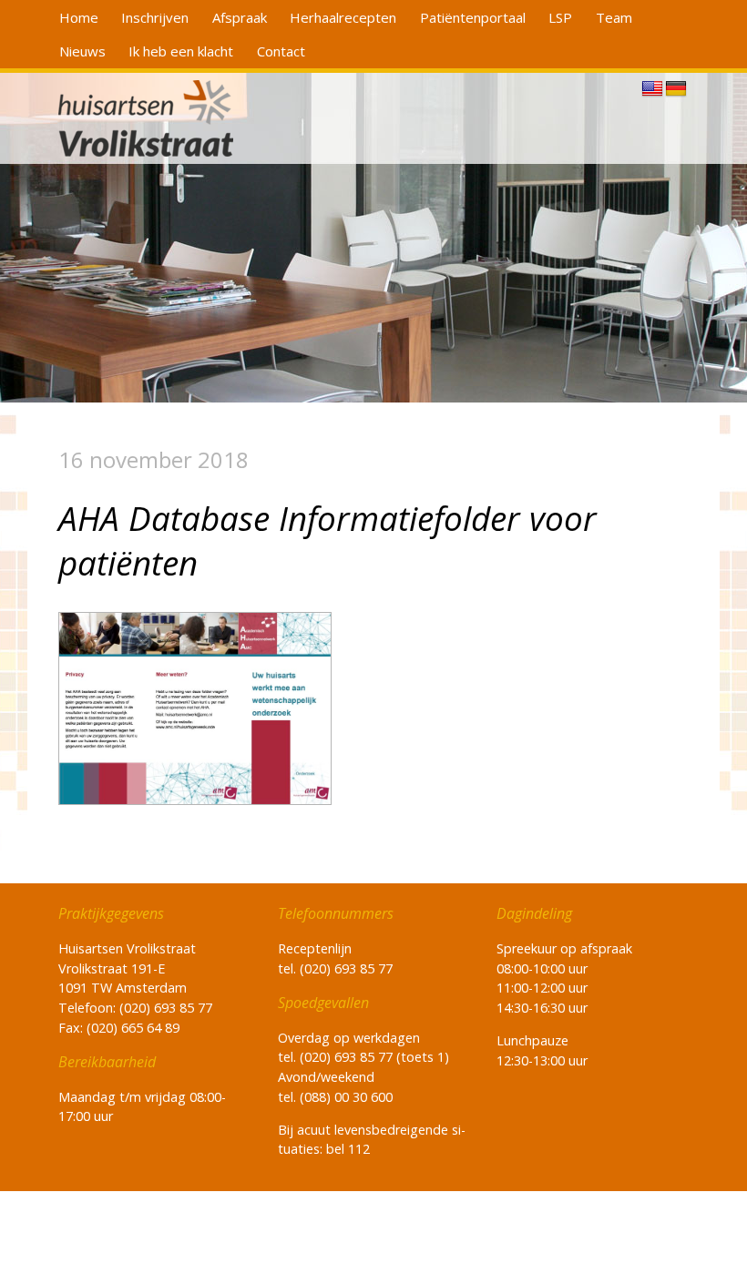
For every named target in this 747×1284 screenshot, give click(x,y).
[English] (652, 89)
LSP (560, 17)
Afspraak (239, 17)
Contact (281, 51)
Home (78, 17)
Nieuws (82, 51)
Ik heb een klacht (180, 51)
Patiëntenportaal (473, 17)
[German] (676, 89)
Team (614, 17)
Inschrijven (155, 17)
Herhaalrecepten (343, 17)
